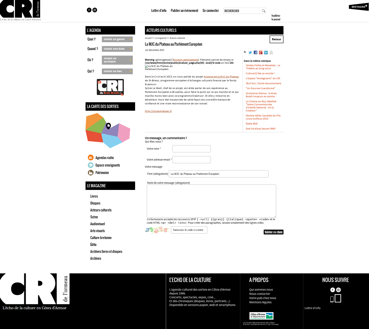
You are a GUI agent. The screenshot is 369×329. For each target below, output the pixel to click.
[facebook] (89, 10)
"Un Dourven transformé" (260, 88)
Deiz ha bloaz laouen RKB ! (261, 128)
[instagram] (95, 10)
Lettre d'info (158, 10)
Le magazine (160, 38)
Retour (276, 39)
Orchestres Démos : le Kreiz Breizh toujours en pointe (261, 95)
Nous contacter (259, 294)
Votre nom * (154, 148)
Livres (94, 196)
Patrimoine (102, 172)
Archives (95, 258)
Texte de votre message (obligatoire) (168, 183)
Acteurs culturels (100, 210)
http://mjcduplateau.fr (158, 111)
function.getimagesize (185, 59)
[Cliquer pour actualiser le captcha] (157, 230)
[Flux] (245, 53)
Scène (94, 216)
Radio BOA (252, 123)
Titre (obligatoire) (157, 174)
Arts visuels (97, 230)
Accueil (148, 38)
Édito (93, 244)
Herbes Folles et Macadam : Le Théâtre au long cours (263, 67)
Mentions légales (260, 302)
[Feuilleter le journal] (283, 11)
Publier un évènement (184, 10)
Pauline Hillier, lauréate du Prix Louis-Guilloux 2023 (263, 117)
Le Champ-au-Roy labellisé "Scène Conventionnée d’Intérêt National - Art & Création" (261, 106)
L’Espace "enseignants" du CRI (263, 78)
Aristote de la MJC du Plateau (221, 76)
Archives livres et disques (106, 251)
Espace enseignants (108, 165)
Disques (95, 203)
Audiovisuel (97, 223)
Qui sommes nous (261, 290)
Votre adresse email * (159, 159)
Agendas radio (105, 157)
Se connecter (211, 10)
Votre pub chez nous (262, 298)
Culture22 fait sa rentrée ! (260, 73)
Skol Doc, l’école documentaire (263, 83)
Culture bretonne (101, 237)
